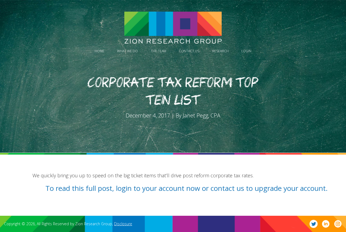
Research (220, 51)
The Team (158, 51)
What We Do (127, 51)
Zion (173, 28)
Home (99, 51)
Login (246, 51)
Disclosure (123, 223)
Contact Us (189, 51)
